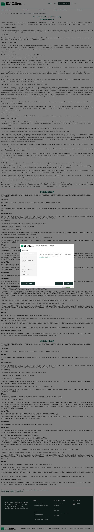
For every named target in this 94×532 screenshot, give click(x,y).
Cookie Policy (41, 257)
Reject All (59, 283)
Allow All (68, 283)
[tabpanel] (55, 254)
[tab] (28, 250)
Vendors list (47, 257)
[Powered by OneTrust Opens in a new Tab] (67, 287)
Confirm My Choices (28, 283)
